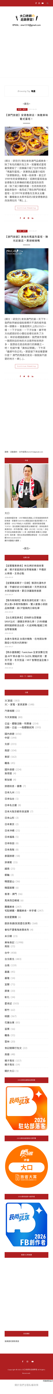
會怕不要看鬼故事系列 (17, 929)
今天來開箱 (11, 717)
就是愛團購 (11, 917)
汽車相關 (9, 710)
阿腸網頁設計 (48, 1381)
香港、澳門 (22, 109)
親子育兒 (9, 1060)
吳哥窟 (8, 773)
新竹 (7, 1009)
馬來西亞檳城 (12, 900)
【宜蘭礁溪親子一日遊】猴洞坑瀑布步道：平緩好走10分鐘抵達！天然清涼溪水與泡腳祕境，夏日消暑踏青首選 (26, 586)
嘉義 (7, 971)
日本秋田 (9, 843)
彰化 (7, 997)
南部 (7, 750)
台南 (7, 965)
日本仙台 (9, 798)
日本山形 (9, 817)
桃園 (7, 1016)
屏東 (7, 990)
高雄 (7, 1054)
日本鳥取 (9, 849)
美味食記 (9, 942)
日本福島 (9, 836)
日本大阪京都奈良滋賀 (17, 811)
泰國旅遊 (9, 855)
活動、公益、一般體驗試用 (19, 727)
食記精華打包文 (13, 1048)
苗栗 (7, 1029)
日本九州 (9, 792)
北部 (7, 744)
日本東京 (9, 824)
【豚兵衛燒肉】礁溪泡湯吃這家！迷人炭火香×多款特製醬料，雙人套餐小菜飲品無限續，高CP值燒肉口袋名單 (26, 604)
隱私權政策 (32, 1385)
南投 (7, 946)
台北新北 (9, 959)
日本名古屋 (11, 805)
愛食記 (8, 1003)
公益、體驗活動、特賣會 (18, 723)
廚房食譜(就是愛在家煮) (18, 923)
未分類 (8, 936)
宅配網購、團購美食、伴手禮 (20, 910)
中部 (7, 737)
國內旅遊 (9, 733)
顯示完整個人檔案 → (13, 540)
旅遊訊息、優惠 (13, 786)
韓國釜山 (9, 881)
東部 (7, 756)
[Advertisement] (26, 419)
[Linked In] (32, 217)
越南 (7, 868)
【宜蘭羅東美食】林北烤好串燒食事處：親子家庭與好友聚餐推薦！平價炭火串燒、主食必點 (25, 569)
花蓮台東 (9, 1022)
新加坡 (8, 779)
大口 (7, 513)
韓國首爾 (9, 887)
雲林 (7, 1041)
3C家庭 (9, 700)
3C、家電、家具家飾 (16, 704)
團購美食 (9, 906)
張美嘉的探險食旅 (12, 1341)
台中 (7, 952)
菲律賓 (8, 862)
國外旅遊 (9, 769)
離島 (7, 763)
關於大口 (9, 1071)
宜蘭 (7, 984)
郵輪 (7, 875)
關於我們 (19, 1385)
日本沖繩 (9, 830)
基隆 (7, 978)
